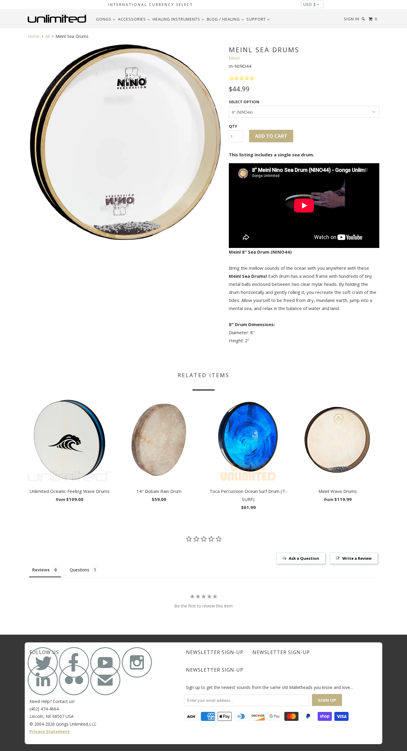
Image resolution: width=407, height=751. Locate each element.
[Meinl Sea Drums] (125, 142)
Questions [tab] (79, 570)
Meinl (234, 58)
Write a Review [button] (357, 558)
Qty (233, 126)
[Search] (363, 19)
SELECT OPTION (244, 101)
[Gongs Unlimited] (58, 19)
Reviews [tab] (41, 570)
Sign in (351, 18)
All (47, 36)
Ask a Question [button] (304, 558)
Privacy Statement (49, 731)
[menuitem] (106, 19)
